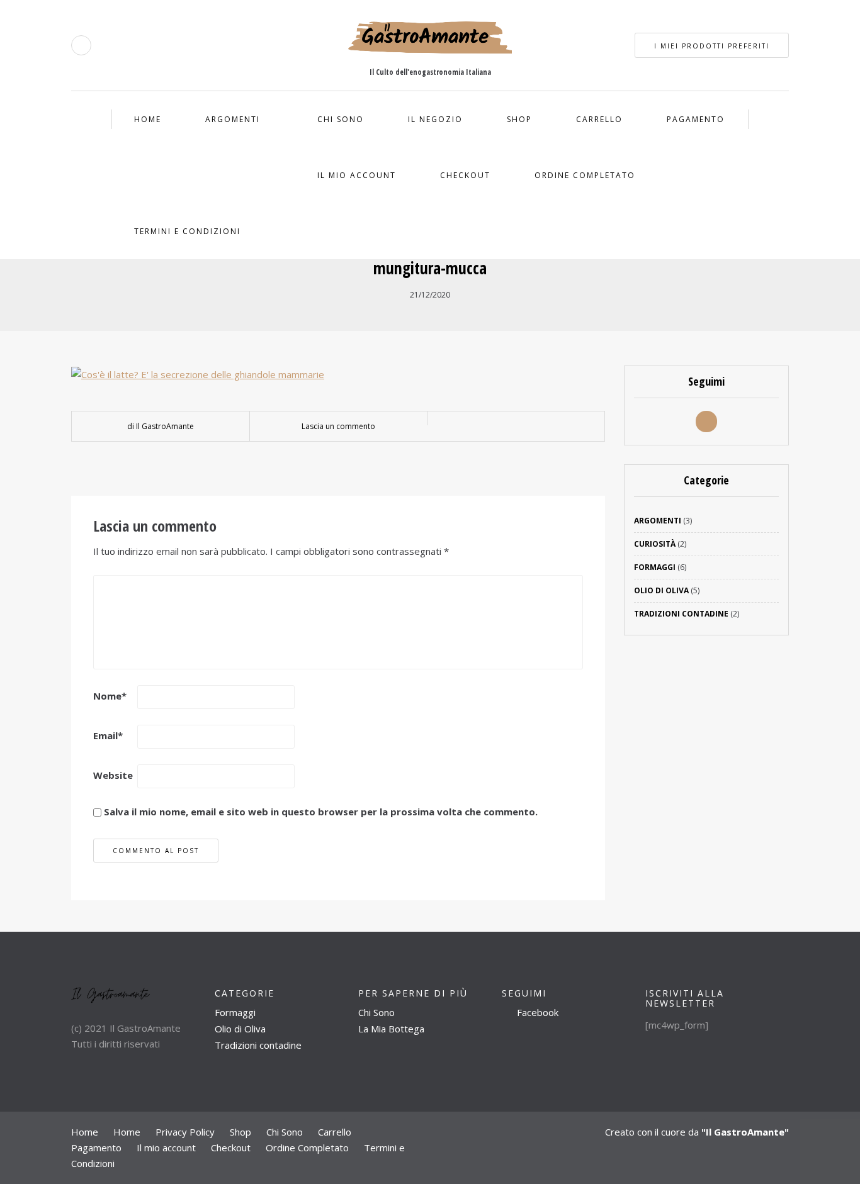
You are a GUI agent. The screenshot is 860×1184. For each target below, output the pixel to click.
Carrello (599, 119)
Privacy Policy (185, 1131)
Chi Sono (340, 119)
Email (108, 735)
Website (113, 775)
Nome (110, 696)
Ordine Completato (585, 175)
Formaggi (655, 567)
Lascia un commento (338, 426)
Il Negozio (435, 119)
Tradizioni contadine (258, 1045)
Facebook (536, 1012)
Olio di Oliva (661, 590)
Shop (519, 119)
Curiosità (655, 544)
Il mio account (356, 175)
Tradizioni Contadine (681, 613)
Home (147, 119)
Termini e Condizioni (187, 231)
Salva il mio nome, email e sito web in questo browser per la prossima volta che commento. (321, 811)
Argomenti (232, 119)
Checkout (465, 175)
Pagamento (696, 119)
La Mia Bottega (391, 1028)
